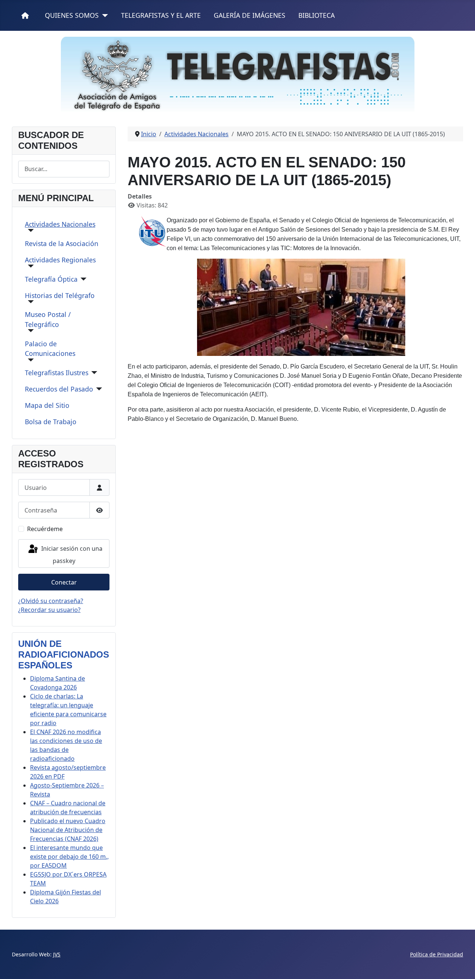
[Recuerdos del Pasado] (97, 388)
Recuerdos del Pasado (59, 388)
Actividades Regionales (60, 259)
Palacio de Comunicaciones (50, 348)
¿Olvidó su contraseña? (50, 601)
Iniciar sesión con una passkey (71, 554)
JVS (56, 954)
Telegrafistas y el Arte (161, 15)
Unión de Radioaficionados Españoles (63, 654)
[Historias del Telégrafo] (29, 301)
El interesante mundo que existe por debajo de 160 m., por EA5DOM (69, 857)
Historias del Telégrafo (60, 295)
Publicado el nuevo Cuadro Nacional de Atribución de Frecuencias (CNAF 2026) (67, 830)
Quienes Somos (72, 15)
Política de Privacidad (436, 954)
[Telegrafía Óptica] (82, 279)
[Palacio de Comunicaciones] (29, 359)
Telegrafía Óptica (51, 279)
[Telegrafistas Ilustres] (93, 372)
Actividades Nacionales (60, 224)
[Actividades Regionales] (29, 266)
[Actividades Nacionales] (29, 230)
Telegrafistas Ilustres (56, 372)
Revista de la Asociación (61, 243)
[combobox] (63, 169)
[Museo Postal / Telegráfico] (29, 330)
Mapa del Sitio (47, 405)
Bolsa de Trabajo (50, 421)
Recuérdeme (45, 529)
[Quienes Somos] (103, 15)
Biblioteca (316, 15)
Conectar (64, 582)
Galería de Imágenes (249, 15)
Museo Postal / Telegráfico (48, 319)
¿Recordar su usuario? (49, 610)
